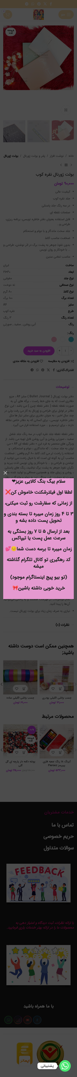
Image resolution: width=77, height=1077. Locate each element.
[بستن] (5, 472)
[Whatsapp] (65, 1066)
